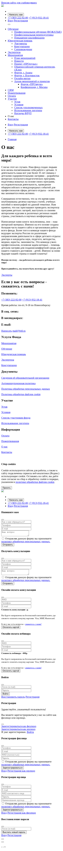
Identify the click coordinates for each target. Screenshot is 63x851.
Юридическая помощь (20, 40)
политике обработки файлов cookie (35, 482)
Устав (17, 101)
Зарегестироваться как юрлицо (18, 729)
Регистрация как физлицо (21, 812)
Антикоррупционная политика (18, 383)
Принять (7, 488)
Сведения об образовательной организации (25, 377)
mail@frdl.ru (19, 330)
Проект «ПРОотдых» (26, 64)
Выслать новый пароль (14, 832)
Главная (12, 139)
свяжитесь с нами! (33, 624)
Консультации (22, 46)
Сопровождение (23, 49)
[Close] (2, 519)
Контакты (13, 119)
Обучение (13, 29)
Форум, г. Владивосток (27, 75)
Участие (12, 98)
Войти (5, 694)
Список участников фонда (15, 417)
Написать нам (16, 14)
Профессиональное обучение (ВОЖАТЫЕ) (38, 32)
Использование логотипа (28, 110)
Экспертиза (14, 52)
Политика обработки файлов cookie (21, 394)
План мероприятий (24, 58)
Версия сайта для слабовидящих (19, 2)
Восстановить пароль (13, 696)
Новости (19, 61)
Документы (20, 43)
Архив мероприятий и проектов (32, 81)
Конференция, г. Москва (34, 87)
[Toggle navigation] (9, 24)
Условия (18, 104)
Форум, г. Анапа (23, 72)
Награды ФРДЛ (23, 113)
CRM (11, 90)
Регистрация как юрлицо (21, 770)
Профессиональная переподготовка (33, 34)
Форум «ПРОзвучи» (32, 84)
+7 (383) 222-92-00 (18, 17)
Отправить (8, 544)
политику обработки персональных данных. (25, 541)
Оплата (12, 95)
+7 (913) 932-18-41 (39, 17)
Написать (6, 330)
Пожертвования (16, 93)
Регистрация (21, 20)
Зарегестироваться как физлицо (18, 726)
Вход (10, 20)
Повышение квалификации (29, 37)
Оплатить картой (11, 627)
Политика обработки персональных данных (25, 388)
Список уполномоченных (28, 107)
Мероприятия (15, 55)
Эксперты (6, 275)
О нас (4, 446)
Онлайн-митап (22, 78)
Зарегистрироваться (12, 768)
